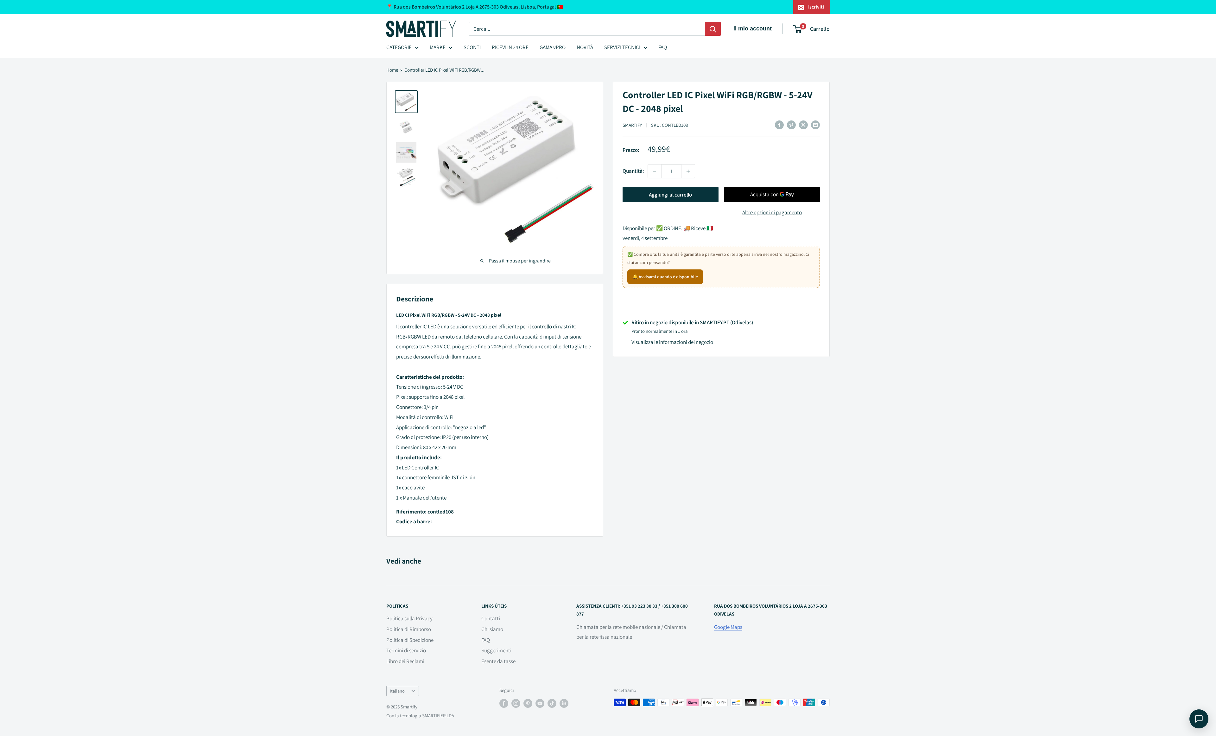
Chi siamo (492, 629)
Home (392, 70)
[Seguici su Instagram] (515, 703)
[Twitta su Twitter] (803, 124)
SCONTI (472, 47)
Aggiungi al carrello (670, 194)
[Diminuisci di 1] (654, 171)
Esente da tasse (498, 661)
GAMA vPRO (553, 47)
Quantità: (633, 170)
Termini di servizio (406, 650)
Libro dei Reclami (405, 661)
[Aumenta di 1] (688, 171)
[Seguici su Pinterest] (527, 703)
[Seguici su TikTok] (552, 703)
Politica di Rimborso (408, 629)
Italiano (397, 691)
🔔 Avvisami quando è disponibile (665, 277)
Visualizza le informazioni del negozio (672, 342)
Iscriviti (816, 6)
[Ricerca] (713, 29)
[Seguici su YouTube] (539, 703)
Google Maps (728, 626)
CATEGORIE (399, 47)
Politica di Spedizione (410, 639)
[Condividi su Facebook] (779, 124)
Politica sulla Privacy (409, 618)
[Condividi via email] (815, 124)
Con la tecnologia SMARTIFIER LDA (420, 716)
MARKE (438, 47)
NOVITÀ (585, 47)
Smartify (632, 125)
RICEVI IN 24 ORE (510, 47)
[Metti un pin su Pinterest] (791, 124)
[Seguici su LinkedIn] (564, 703)
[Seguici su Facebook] (503, 703)
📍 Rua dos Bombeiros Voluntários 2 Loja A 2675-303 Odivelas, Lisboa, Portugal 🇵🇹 (474, 6)
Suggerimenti (496, 650)
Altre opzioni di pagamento (772, 212)
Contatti (490, 618)
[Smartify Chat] (1198, 718)
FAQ (662, 47)
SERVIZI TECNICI (622, 47)
